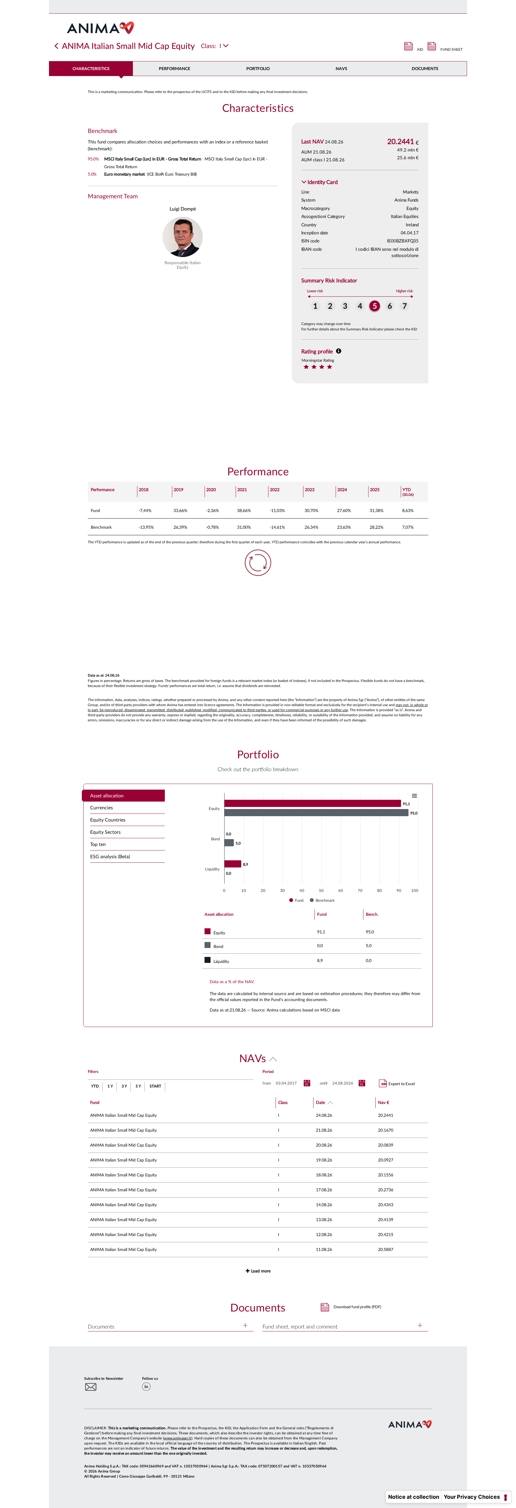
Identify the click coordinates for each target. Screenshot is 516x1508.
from (266, 1083)
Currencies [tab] (101, 807)
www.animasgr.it (177, 1438)
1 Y (110, 1086)
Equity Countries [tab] (107, 820)
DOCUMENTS (425, 69)
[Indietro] (56, 46)
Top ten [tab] (98, 844)
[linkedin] (146, 1386)
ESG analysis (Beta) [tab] (110, 856)
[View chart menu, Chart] (414, 796)
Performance (174, 69)
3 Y (124, 1086)
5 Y (138, 1086)
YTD (95, 1086)
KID (420, 49)
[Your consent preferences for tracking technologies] (505, 1497)
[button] (319, 182)
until (323, 1083)
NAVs (341, 69)
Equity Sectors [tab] (105, 832)
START (155, 1086)
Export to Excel (401, 1084)
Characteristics (91, 69)
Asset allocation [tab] (107, 796)
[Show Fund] (296, 900)
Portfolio (258, 69)
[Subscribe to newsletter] (91, 1386)
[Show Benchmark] (322, 900)
